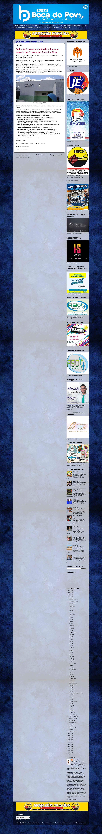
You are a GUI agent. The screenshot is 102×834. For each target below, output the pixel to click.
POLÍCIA (71, 616)
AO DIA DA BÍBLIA (77, 481)
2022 (69, 598)
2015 (69, 744)
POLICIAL (71, 612)
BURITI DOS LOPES (77, 536)
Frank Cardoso (76, 759)
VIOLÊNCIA (71, 605)
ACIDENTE (71, 628)
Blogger (84, 822)
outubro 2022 (72, 714)
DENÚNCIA (71, 636)
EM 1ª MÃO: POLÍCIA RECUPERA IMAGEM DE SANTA (78, 517)
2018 (69, 739)
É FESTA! (71, 621)
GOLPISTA (71, 627)
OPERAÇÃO (71, 625)
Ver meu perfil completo (72, 799)
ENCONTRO (75, 499)
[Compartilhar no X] (41, 143)
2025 (69, 592)
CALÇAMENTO (72, 663)
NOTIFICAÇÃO (72, 603)
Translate (26, 819)
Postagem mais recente (23, 155)
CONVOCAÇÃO (72, 669)
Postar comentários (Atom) (25, 157)
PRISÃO (71, 643)
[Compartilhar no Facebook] (43, 143)
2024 (69, 594)
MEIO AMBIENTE (73, 683)
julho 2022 (71, 720)
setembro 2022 (72, 716)
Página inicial (40, 155)
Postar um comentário (22, 149)
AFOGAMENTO (72, 632)
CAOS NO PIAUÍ (72, 682)
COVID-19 (71, 610)
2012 (69, 750)
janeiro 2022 (72, 731)
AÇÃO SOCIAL (72, 672)
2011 (69, 752)
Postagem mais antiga (56, 155)
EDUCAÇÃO (75, 507)
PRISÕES (71, 654)
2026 (69, 590)
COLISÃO (71, 623)
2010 (69, 753)
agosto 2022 (72, 718)
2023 (69, 596)
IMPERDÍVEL (76, 471)
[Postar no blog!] (40, 143)
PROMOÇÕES (72, 606)
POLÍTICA (71, 608)
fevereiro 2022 (72, 729)
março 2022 (72, 727)
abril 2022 (71, 725)
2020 (69, 735)
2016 (69, 742)
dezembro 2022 (72, 599)
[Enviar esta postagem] (36, 143)
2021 (69, 733)
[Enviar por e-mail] (39, 143)
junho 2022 (71, 722)
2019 (69, 737)
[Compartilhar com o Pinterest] (44, 143)
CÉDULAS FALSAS (73, 701)
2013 (69, 748)
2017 (69, 741)
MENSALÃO (75, 526)
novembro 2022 (72, 601)
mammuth (73, 822)
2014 (69, 746)
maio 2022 (71, 724)
